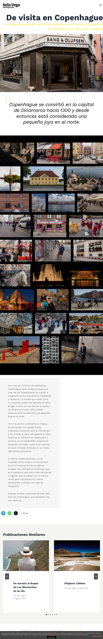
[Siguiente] (96, 576)
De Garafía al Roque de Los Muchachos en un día (25, 587)
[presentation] (26, 555)
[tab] (46, 614)
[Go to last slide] (7, 576)
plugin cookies (97, 636)
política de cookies (53, 635)
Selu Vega (21, 596)
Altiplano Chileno (74, 583)
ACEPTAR (51, 637)
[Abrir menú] (100, 6)
